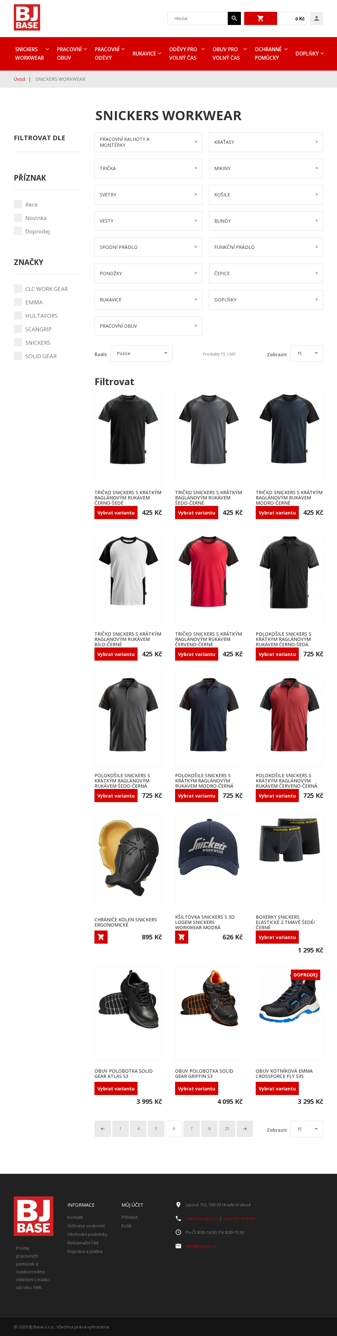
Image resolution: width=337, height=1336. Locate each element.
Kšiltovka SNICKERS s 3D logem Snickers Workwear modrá (205, 922)
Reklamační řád (82, 1243)
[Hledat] (234, 18)
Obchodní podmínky (87, 1234)
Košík (126, 1226)
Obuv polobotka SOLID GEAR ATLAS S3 (123, 1073)
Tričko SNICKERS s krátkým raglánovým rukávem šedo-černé (208, 497)
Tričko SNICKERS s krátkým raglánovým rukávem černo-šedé (127, 497)
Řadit (100, 354)
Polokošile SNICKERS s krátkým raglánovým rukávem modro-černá (204, 780)
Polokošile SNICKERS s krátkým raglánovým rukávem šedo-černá (122, 780)
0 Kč (300, 18)
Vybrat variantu (116, 513)
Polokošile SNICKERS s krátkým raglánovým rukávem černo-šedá (283, 639)
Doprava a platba (84, 1251)
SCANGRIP (38, 329)
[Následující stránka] (245, 1129)
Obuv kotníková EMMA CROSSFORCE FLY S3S (284, 1073)
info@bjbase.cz (201, 1246)
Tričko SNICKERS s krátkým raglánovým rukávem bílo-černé (127, 639)
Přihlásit (129, 1217)
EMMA (34, 302)
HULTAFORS (41, 315)
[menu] (168, 54)
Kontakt (75, 1217)
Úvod (19, 79)
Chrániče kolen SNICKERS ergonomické (125, 922)
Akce (31, 204)
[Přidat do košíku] (101, 937)
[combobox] (198, 18)
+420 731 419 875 (239, 1218)
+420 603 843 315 (202, 1218)
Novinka (36, 218)
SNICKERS (37, 342)
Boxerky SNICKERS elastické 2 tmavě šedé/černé (285, 922)
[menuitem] (31, 53)
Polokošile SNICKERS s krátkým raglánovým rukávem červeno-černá (286, 780)
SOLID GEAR (41, 356)
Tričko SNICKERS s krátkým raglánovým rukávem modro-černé (289, 497)
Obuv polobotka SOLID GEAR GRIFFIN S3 (204, 1073)
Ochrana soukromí (86, 1226)
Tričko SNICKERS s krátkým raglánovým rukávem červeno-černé (208, 639)
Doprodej (37, 231)
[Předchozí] (102, 1129)
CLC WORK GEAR (46, 289)
